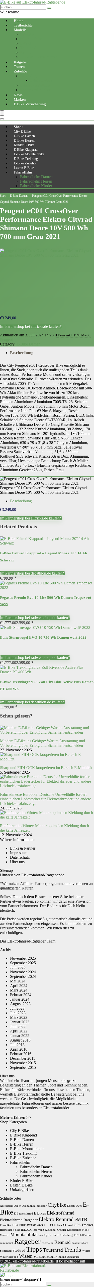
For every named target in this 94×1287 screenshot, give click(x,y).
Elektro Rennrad (56, 1219)
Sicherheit (6, 1250)
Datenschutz (20, 857)
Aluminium (29, 1205)
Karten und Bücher (35, 90)
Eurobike (5, 1225)
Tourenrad (28, 48)
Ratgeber (27, 1241)
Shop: (18, 127)
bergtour (42, 1205)
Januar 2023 (19, 1022)
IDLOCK (26, 1229)
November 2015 (23, 1063)
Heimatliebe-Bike (10, 1229)
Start (3, 195)
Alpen (17, 1205)
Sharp (84, 1243)
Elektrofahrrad (60, 1213)
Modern (4, 1235)
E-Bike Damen (24, 136)
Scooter (76, 1243)
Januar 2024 (19, 999)
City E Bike (22, 131)
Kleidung (50, 1229)
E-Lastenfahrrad (23, 1213)
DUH (79, 1205)
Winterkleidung (9, 1256)
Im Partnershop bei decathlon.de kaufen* (32, 573)
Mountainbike (31, 39)
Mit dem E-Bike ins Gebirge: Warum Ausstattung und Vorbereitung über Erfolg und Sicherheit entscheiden (42, 743)
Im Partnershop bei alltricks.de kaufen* (31, 326)
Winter (86, 1250)
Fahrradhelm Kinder (36, 186)
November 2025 (23, 958)
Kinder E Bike (24, 145)
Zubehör (20, 71)
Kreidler (61, 1229)
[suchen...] (49, 8)
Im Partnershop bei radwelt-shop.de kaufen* (35, 617)
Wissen (26, 1256)
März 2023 (18, 1017)
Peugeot (6, 339)
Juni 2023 (18, 1013)
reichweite (47, 1243)
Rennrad (27, 52)
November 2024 (23, 972)
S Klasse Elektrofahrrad (39, 57)
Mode (85, 1229)
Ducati (71, 1205)
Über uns (17, 862)
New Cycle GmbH (48, 1235)
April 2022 (18, 1031)
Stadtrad (19, 1250)
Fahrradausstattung (35, 85)
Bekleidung (29, 75)
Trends (72, 1249)
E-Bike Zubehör (25, 163)
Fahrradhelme (41, 80)
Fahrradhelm (23, 172)
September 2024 (23, 976)
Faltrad (25, 43)
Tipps (34, 1249)
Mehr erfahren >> (15, 1117)
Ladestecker (74, 1229)
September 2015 (23, 1067)
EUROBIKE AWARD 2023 (27, 1225)
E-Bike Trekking (26, 159)
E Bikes (40, 1213)
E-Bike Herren (24, 140)
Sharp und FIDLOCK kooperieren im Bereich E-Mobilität (46, 767)
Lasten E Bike (24, 168)
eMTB (81, 1219)
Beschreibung (21, 353)
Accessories (6, 1205)
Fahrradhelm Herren (36, 181)
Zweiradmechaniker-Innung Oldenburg (56, 1256)
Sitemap (6, 870)
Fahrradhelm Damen (36, 177)
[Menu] (2, 113)
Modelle (20, 30)
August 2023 (20, 1004)
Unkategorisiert (22, 1189)
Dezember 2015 (22, 1058)
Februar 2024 (20, 995)
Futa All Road (65, 1225)
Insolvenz (38, 1229)
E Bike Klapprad (26, 150)
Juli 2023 (17, 1008)
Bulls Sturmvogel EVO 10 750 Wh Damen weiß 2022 (43, 637)
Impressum (18, 853)
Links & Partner (22, 848)
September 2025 (23, 963)
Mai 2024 (17, 981)
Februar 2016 (20, 1054)
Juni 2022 (18, 1026)
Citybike (27, 34)
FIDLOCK (50, 1225)
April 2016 (18, 1049)
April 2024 (18, 985)
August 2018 (20, 1040)
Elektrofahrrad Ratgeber (19, 1220)
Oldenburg (66, 1235)
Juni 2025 (18, 967)
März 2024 (18, 990)
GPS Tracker (83, 1225)
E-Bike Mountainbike (29, 154)
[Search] (2, 119)
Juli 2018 (17, 1045)
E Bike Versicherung (30, 104)
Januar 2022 (19, 1035)
